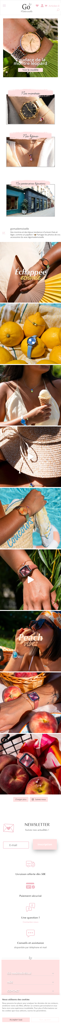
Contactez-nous (30, 922)
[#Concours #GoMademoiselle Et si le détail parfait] (30, 518)
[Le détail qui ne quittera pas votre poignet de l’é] (30, 702)
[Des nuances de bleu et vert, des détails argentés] (30, 395)
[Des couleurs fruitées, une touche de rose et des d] (30, 764)
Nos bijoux (30, 136)
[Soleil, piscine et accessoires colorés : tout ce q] (30, 456)
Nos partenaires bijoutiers (30, 183)
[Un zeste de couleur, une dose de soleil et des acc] (30, 333)
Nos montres (30, 93)
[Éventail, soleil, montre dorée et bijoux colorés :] (30, 272)
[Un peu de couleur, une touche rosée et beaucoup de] (30, 579)
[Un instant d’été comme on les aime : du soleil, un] (30, 641)
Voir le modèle (30, 69)
